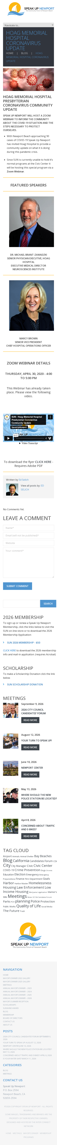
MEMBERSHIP (8, 1015)
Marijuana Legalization (38, 892)
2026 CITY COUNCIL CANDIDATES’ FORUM (33, 711)
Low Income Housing (27, 889)
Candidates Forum (41, 861)
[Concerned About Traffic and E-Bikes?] (10, 826)
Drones (49, 870)
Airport (7, 856)
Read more (30, 720)
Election (20, 874)
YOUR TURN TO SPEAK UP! (36, 740)
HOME (9, 53)
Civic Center (43, 865)
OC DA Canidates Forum (42, 897)
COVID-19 (8, 870)
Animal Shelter (27, 856)
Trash (22, 911)
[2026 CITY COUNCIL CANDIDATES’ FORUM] (10, 710)
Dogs (43, 870)
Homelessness (40, 883)
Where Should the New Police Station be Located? (39, 796)
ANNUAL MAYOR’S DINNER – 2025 (17, 995)
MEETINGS (7, 985)
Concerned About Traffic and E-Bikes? (21, 1055)
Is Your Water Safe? (12, 1058)
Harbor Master (21, 883)
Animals (16, 856)
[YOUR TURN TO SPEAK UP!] (10, 741)
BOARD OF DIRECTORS (12, 1018)
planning (22, 901)
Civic (30, 866)
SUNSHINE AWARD (11, 1008)
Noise (30, 897)
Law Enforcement (30, 887)
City (7, 865)
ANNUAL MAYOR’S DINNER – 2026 (17, 998)
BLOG (24, 53)
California (21, 860)
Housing (9, 887)
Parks (6, 901)
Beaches (46, 856)
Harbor (8, 883)
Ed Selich (24, 479)
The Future (11, 911)
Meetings (17, 896)
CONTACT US (8, 1021)
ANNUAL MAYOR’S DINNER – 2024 (17, 991)
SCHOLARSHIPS (9, 1005)
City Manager (18, 866)
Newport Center (32, 767)
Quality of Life (28, 905)
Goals (46, 878)
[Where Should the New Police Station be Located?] (10, 795)
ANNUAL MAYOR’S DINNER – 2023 (17, 988)
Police (35, 901)
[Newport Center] (10, 768)
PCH (13, 902)
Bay (36, 856)
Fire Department (33, 878)
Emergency (32, 874)
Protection (47, 901)
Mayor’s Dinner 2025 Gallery (16, 981)
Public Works (9, 906)
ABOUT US (7, 1025)
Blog (7, 860)
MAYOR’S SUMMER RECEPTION (15, 1001)
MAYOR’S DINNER (30, 1133)
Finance (20, 878)
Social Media (46, 906)
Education (8, 874)
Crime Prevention (27, 870)
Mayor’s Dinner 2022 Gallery (16, 978)
